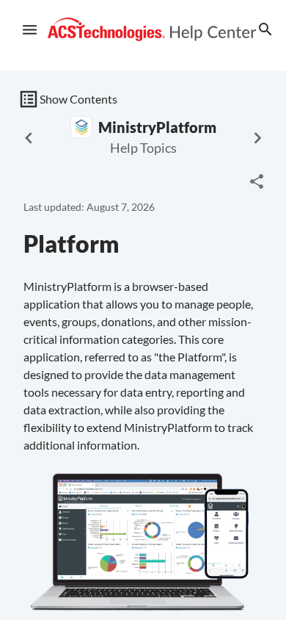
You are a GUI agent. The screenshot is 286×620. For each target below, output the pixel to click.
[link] (152, 30)
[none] (256, 181)
